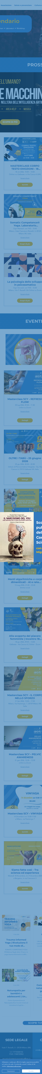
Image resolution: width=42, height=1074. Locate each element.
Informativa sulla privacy (14, 1066)
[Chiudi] (39, 1061)
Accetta (31, 1071)
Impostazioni (11, 1071)
